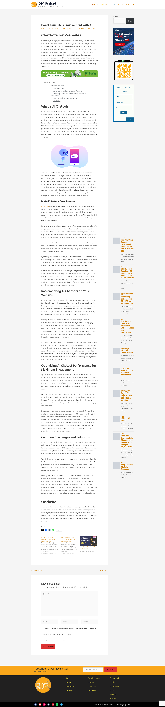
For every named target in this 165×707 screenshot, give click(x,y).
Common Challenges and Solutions (65, 98)
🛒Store (116, 4)
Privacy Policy (70, 686)
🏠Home (95, 4)
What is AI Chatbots (59, 88)
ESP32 (112, 690)
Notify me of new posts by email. (54, 640)
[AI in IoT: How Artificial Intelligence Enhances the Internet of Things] (50, 545)
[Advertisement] (123, 151)
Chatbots (91, 28)
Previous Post (36, 570)
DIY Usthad (47, 3)
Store (67, 678)
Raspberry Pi (114, 686)
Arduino (112, 682)
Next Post (104, 570)
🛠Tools (124, 4)
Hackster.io (92, 690)
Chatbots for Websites (57, 86)
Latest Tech (76, 28)
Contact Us (92, 686)
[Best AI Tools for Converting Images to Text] (88, 541)
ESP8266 (113, 694)
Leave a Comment (47, 28)
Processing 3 (114, 678)
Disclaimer (69, 690)
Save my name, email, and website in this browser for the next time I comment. (70, 629)
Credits (68, 682)
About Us (91, 682)
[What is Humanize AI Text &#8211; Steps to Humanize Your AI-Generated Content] (70, 545)
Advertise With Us (94, 678)
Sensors (113, 698)
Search (115, 17)
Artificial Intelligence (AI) (63, 28)
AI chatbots (45, 206)
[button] (133, 4)
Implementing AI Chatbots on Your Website (67, 91)
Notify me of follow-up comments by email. (57, 634)
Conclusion (56, 101)
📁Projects (105, 4)
